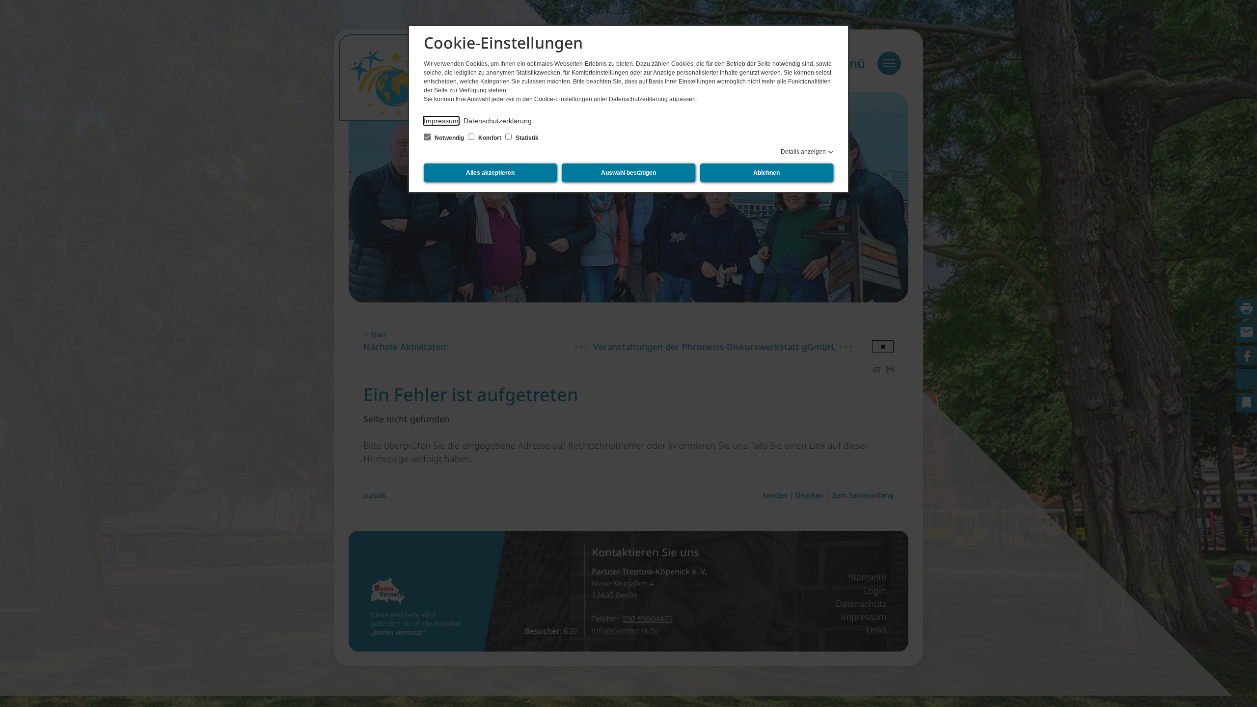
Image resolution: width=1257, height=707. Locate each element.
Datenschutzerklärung (498, 121)
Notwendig (449, 138)
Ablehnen (766, 172)
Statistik (526, 138)
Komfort (490, 138)
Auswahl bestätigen (628, 172)
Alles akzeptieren (490, 172)
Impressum (441, 121)
